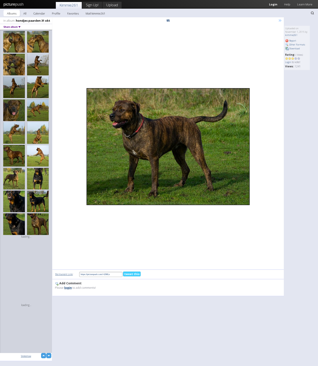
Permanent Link (64, 274)
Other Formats (297, 44)
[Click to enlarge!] (168, 146)
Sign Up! (92, 4)
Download (294, 48)
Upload (112, 4)
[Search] (312, 13)
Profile (56, 13)
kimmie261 (291, 35)
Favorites (73, 13)
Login (273, 4)
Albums (11, 13)
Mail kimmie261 (95, 13)
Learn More (304, 4)
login (68, 288)
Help (287, 4)
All (24, 13)
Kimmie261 (68, 5)
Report (292, 40)
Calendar (39, 13)
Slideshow (26, 356)
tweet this (132, 274)
